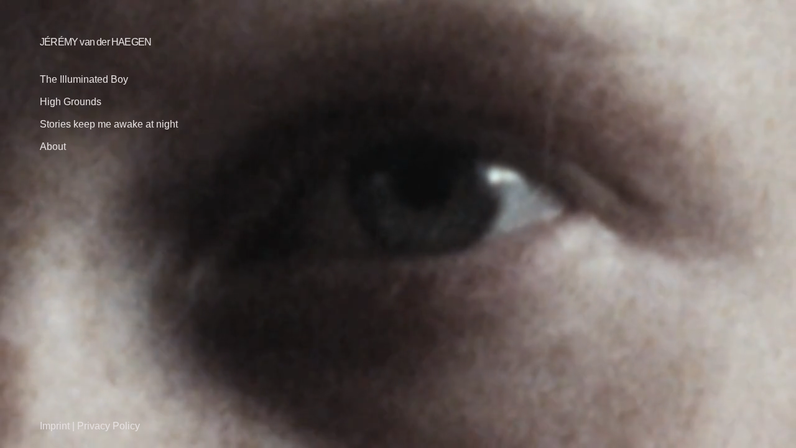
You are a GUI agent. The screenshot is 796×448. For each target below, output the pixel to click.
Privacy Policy (108, 426)
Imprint (55, 426)
